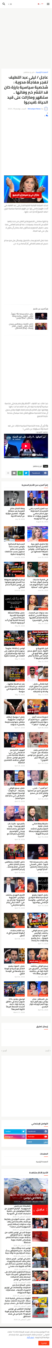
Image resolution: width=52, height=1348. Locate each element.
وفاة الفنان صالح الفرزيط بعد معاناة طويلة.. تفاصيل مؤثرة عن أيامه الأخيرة (15, 512)
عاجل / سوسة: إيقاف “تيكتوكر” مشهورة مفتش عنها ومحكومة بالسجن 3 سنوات (15, 721)
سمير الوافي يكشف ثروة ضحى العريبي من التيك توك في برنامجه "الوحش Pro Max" (38, 970)
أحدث (47, 1051)
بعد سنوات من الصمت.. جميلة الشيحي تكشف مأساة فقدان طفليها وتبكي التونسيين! (38, 617)
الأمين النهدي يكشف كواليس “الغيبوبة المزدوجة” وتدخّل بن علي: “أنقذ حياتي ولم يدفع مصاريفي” (15, 900)
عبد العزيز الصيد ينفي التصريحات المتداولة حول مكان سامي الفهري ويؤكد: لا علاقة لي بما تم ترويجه (38, 513)
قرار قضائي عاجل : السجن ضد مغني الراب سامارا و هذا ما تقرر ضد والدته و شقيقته (38, 688)
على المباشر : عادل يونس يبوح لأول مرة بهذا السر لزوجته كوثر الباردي (39, 1003)
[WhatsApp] (20, 473)
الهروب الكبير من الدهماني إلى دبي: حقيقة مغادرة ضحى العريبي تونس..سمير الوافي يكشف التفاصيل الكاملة (14, 756)
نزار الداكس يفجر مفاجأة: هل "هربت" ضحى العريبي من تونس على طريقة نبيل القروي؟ (37, 755)
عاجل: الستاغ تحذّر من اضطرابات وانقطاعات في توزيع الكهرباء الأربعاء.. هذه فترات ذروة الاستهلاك (18, 1289)
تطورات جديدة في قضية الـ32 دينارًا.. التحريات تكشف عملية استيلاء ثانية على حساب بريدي (17, 1301)
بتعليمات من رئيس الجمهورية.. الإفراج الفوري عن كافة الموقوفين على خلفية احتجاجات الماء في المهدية (18, 1210)
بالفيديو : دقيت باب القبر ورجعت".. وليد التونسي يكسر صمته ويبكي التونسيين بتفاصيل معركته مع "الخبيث (16, 829)
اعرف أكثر (30, 1337)
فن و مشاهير (29, 72)
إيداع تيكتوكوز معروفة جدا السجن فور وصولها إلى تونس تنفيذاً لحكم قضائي (14, 583)
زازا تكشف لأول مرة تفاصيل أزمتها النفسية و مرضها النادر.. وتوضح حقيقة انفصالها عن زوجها (38, 549)
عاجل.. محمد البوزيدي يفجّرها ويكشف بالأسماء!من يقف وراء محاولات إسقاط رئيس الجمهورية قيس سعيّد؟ (17, 1223)
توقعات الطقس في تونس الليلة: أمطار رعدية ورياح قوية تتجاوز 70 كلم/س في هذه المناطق (18, 1313)
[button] (48, 4)
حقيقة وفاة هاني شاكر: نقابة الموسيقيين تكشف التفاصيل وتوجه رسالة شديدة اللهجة (38, 828)
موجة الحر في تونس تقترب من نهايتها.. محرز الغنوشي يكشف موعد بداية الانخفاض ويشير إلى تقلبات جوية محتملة (18, 1237)
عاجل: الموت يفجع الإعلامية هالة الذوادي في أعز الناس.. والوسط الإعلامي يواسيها (38, 899)
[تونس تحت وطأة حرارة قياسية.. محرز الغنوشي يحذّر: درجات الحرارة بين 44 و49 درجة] (40, 1252)
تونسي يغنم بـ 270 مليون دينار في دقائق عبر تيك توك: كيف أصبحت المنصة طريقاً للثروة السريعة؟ (15, 1004)
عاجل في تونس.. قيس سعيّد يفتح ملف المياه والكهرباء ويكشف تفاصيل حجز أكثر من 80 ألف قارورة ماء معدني (18, 1262)
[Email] (14, 473)
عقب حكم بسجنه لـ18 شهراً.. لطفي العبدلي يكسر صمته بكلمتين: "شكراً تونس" (22, 316)
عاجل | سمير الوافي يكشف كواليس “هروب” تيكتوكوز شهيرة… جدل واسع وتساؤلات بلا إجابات (39, 935)
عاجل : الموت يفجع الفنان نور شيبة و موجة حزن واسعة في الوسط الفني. (14, 970)
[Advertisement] (26, 37)
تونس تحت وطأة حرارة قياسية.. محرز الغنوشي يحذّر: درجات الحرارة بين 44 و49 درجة (18, 1250)
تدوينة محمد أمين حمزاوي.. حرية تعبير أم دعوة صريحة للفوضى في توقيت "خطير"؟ (38, 721)
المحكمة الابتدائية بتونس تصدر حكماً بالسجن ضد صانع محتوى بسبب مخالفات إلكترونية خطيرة (15, 549)
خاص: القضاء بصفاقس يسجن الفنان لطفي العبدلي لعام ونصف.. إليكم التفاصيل (21, 326)
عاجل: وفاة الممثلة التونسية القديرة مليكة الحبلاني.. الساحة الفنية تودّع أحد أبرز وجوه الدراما (15, 618)
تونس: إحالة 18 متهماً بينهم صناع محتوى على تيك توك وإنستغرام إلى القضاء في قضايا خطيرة (14, 652)
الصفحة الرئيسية (42, 72)
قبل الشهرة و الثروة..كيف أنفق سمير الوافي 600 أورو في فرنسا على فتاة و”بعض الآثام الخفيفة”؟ (37, 653)
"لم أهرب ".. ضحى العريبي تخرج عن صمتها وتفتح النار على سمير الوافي (38, 792)
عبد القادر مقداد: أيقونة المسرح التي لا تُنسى (15, 933)
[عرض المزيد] (8, 473)
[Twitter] (26, 473)
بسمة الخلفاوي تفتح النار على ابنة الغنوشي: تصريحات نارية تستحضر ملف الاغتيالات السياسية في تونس (18, 1276)
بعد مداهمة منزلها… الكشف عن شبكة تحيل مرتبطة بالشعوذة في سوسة (15, 688)
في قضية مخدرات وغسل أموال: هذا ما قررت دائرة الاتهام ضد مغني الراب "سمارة (38, 583)
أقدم (5, 1051)
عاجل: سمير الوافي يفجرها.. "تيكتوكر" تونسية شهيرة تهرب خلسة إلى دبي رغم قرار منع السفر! (15, 793)
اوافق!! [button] (44, 1343)
